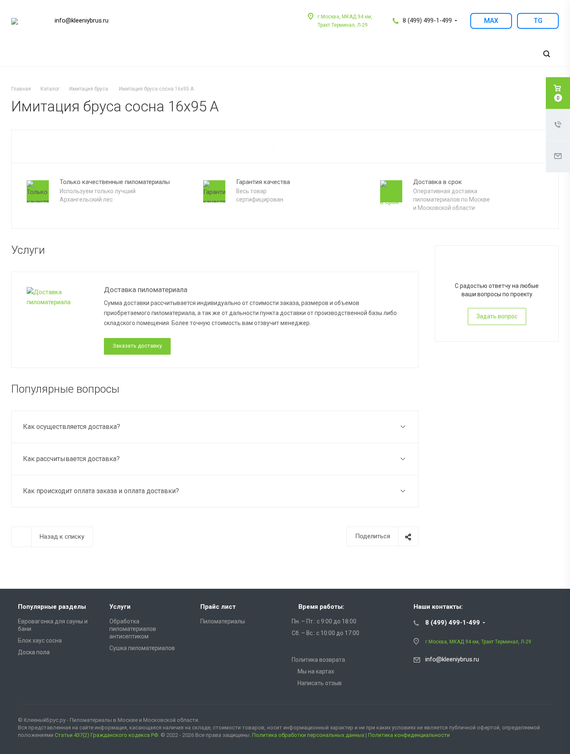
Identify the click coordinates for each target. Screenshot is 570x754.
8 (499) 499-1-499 (427, 20)
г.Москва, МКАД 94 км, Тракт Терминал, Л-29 (478, 642)
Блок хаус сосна (40, 640)
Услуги (120, 606)
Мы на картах (315, 671)
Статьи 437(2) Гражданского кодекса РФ (106, 735)
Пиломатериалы (222, 621)
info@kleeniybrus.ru (81, 20)
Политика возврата (318, 659)
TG (538, 21)
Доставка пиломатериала (145, 289)
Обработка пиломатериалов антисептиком (132, 629)
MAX (491, 21)
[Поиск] (547, 54)
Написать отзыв (319, 683)
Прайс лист (218, 606)
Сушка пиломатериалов (142, 648)
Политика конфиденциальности (409, 735)
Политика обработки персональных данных (308, 735)
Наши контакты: (438, 606)
